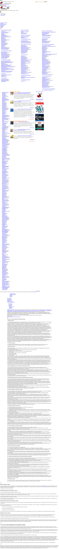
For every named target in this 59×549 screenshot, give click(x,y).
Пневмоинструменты (45, 63)
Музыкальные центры (5, 155)
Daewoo (39, 310)
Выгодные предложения (39, 91)
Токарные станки (4, 282)
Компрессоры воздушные (46, 54)
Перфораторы (44, 60)
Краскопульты (44, 55)
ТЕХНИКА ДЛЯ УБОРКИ (46, 37)
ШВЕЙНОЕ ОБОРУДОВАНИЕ (25, 35)
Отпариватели (3, 41)
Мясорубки (3, 40)
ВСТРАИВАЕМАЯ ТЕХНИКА (5, 59)
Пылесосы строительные (24, 69)
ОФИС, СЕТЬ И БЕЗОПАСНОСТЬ (47, 30)
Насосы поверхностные (24, 67)
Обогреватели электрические (25, 49)
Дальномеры (44, 52)
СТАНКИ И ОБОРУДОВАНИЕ (5, 272)
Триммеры (3, 206)
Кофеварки (2, 34)
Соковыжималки (3, 44)
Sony (50, 309)
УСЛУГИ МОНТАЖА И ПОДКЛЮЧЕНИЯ (48, 88)
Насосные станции (24, 66)
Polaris (11, 311)
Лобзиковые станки (45, 79)
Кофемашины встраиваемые (5, 65)
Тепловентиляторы (24, 50)
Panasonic (48, 309)
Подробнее (34, 291)
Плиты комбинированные (5, 54)
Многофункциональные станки (46, 80)
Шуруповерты (44, 73)
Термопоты (3, 45)
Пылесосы (43, 40)
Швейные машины (5, 166)
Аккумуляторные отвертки (46, 45)
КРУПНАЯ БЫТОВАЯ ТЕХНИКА (6, 50)
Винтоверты (44, 49)
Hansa (21, 310)
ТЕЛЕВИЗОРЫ (3, 73)
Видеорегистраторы (5, 168)
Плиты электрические (4, 122)
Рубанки (3, 258)
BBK (48, 310)
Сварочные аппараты (45, 65)
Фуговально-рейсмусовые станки (47, 86)
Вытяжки (2, 63)
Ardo (50, 310)
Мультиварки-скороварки (5, 39)
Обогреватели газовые (24, 48)
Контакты (10, 305)
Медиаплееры (3, 75)
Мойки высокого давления (4, 193)
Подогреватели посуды (4, 68)
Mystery (26, 311)
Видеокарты (23, 76)
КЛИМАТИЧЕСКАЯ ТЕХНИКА (5, 173)
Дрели (43, 53)
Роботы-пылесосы (44, 42)
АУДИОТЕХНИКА (5, 153)
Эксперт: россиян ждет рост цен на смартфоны (24, 135)
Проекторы (43, 34)
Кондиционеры (23, 46)
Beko (37, 310)
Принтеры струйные (45, 33)
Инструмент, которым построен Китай (23, 121)
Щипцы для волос (23, 32)
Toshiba (32, 310)
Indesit (42, 310)
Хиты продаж (2, 25)
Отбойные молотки (45, 59)
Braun (24, 311)
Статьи (11, 296)
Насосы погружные (24, 68)
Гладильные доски (4, 32)
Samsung (10, 310)
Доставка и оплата (10, 301)
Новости (11, 295)
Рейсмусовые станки (45, 82)
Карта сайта (10, 308)
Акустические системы (4, 79)
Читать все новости (31, 119)
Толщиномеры (44, 70)
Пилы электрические (45, 61)
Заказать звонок (2, 15)
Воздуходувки (23, 56)
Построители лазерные (45, 64)
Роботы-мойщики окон (5, 229)
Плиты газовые (3, 53)
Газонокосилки (23, 57)
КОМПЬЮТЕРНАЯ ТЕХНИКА (26, 75)
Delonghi (21, 311)
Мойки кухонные (3, 67)
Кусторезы (3, 192)
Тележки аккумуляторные (46, 68)
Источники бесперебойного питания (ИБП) (27, 77)
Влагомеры (43, 50)
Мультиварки (4, 103)
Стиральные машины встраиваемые (6, 71)
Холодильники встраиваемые (4, 148)
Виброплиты (44, 48)
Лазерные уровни (44, 56)
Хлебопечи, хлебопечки (4, 47)
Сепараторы (23, 70)
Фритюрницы (3, 46)
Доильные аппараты (24, 58)
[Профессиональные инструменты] (39, 117)
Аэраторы (3, 184)
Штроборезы (44, 72)
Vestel (13, 311)
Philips (8, 310)
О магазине (2, 23)
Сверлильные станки (45, 83)
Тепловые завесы (23, 51)
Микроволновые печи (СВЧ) (5, 36)
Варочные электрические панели (6, 62)
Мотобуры (22, 64)
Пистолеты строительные (46, 62)
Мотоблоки (22, 63)
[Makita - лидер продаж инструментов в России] (39, 107)
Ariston (23, 310)
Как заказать (9, 300)
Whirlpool (8, 311)
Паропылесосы (44, 39)
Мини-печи (3, 38)
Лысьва (19, 311)
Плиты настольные (4, 43)
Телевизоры (3, 76)
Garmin (36, 311)
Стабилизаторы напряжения (46, 35)
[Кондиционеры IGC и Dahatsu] (39, 126)
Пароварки (2, 42)
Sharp (30, 310)
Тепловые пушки (23, 52)
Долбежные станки (5, 273)
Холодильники (3, 58)
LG (12, 310)
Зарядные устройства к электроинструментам (5, 244)
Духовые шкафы (3, 64)
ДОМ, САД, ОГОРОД (24, 54)
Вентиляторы (23, 45)
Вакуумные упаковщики (4, 95)
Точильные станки (5, 283)
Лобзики (3, 249)
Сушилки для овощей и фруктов (26, 72)
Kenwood (29, 311)
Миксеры (2, 37)
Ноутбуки (22, 78)
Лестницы (43, 57)
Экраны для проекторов (4, 223)
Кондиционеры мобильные (25, 47)
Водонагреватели (4, 174)
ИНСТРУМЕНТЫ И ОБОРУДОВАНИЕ (48, 44)
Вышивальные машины (24, 36)
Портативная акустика (4, 80)
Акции (1, 27)
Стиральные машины (4, 56)
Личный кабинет (9, 299)
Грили (2, 33)
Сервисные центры (12, 293)
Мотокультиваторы (24, 65)
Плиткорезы (4, 278)
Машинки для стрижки (24, 31)
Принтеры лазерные (45, 32)
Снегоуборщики (23, 71)
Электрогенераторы (24, 73)
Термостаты (4, 183)
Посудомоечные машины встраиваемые (7, 69)
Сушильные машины (4, 57)
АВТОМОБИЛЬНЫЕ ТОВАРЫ (25, 39)
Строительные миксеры (45, 66)
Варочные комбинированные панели (6, 61)
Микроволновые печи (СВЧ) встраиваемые (7, 66)
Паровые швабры (44, 38)
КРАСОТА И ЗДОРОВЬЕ (6, 158)
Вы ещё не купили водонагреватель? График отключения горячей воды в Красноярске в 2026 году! (22, 93)
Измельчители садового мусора (25, 59)
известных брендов (42, 309)
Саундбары (2, 81)
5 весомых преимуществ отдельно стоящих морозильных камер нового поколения (22, 129)
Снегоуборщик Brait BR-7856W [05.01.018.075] (39, 99)
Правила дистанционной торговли (11, 307)
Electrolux (27, 310)
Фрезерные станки (45, 85)
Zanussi (44, 310)
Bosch (16, 310)
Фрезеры (43, 71)
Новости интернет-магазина (15, 91)
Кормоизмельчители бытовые (25, 61)
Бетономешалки (44, 47)
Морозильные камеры (4, 52)
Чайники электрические (4, 48)
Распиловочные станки (45, 81)
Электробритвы (23, 33)
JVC (14, 310)
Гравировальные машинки (46, 51)
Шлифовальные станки (45, 87)
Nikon (34, 311)
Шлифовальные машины (4, 267)
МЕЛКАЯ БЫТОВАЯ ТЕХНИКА (5, 93)
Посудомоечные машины (4, 124)
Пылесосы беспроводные (45, 41)
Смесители (2, 70)
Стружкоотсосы (4, 262)
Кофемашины (3, 35)
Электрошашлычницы (4, 49)
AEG (25, 310)
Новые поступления (3, 24)
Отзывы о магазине (13, 294)
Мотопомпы (4, 197)
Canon (31, 311)
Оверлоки (22, 37)
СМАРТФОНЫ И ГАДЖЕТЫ (25, 79)
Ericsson (46, 310)
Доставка (1, 26)
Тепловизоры (44, 69)
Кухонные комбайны (5, 99)
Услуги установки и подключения (5, 289)
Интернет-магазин (10, 309)
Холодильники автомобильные (25, 42)
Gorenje (35, 310)
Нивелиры (43, 58)
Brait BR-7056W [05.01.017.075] (4, 4)
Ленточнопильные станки (46, 78)
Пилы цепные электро (4, 252)
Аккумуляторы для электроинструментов (48, 46)
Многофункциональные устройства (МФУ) (5, 218)
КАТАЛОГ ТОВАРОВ (3, 22)
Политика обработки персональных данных (13, 316)
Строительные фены (45, 67)
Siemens (18, 310)
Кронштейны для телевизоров (5, 74)
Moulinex (16, 311)
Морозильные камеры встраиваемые (5, 142)
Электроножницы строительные (47, 74)
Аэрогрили (2, 31)
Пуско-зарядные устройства (25, 41)
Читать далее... (32, 99)
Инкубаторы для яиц (24, 60)
